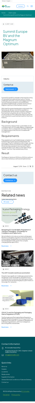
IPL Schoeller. (25, 391)
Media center (5, 374)
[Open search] (28, 6)
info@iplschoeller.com (12, 355)
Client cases (12, 13)
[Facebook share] (28, 166)
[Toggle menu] (31, 6)
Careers (4, 369)
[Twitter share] (30, 166)
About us (4, 366)
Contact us (4, 382)
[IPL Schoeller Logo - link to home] (6, 6)
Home (3, 13)
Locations (4, 371)
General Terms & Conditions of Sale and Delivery (16, 379)
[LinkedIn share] (33, 166)
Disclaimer (6, 394)
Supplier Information (7, 377)
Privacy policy (15, 394)
